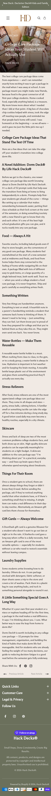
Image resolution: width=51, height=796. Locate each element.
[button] (47, 5)
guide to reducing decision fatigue (19, 654)
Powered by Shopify (19, 784)
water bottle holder (22, 353)
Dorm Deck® (17, 184)
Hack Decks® (42, 784)
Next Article (36, 674)
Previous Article (16, 674)
